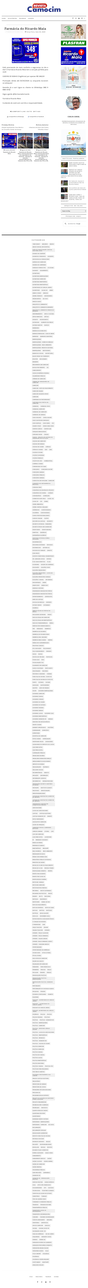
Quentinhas (36, 1116)
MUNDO (35, 896)
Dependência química (39, 535)
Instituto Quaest (46, 787)
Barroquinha (37, 339)
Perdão (42, 972)
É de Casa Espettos (39, 561)
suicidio (51, 1187)
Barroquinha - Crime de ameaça (43, 342)
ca (47, 367)
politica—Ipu (49, 1066)
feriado (48, 651)
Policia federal (37, 1017)
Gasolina (35, 685)
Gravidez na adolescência (41, 721)
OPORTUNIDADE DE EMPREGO (41, 950)
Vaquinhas (36, 1236)
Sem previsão (37, 1172)
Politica (47, 1017)
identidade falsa (38, 741)
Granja (50, 719)
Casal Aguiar (47, 417)
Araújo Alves (37, 301)
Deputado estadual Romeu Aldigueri (41, 539)
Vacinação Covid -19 (39, 1231)
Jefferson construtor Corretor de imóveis (43, 800)
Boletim (35, 359)
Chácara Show (37, 434)
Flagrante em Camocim (40, 665)
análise (45, 293)
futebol (41, 682)
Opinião (47, 930)
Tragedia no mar (45, 1204)
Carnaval (35, 406)
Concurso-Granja (38, 477)
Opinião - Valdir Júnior (40, 938)
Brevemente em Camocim (40, 364)
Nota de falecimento (39, 904)
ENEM (44, 582)
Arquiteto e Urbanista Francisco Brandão (43, 310)
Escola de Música (38, 602)
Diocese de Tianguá (39, 550)
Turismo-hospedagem (47, 1217)
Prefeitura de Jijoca (39, 1087)
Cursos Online (37, 518)
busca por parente (39, 367)
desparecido (37, 547)
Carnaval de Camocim (39, 411)
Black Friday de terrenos (41, 356)
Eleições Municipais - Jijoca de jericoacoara (43, 573)
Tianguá (44, 1196)
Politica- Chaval (38, 1066)
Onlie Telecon (37, 927)
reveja (43, 1147)
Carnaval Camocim (39, 409)
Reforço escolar (38, 1138)
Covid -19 (51, 498)
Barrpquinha (37, 350)
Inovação (36, 787)
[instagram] (82, 18)
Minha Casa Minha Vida (40, 856)
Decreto (50, 521)
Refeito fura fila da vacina (41, 1136)
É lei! (48, 561)
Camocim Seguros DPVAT (40, 394)
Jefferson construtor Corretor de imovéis (43, 797)
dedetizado (36, 529)
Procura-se (36, 1092)
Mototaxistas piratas (40, 887)
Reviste (49, 1147)
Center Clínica (37, 428)
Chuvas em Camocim (39, 441)
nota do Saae (49, 907)
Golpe (34, 690)
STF (45, 1187)
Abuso (52, 244)
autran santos (37, 325)
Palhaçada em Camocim (40, 964)
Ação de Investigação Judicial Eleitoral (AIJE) (42, 250)
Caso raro (46, 423)
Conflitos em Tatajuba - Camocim (43, 480)
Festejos (49, 657)
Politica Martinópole (39, 1060)
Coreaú (50, 493)
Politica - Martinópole (40, 1035)
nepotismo (36, 902)
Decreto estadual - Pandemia (42, 524)
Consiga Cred (37, 487)
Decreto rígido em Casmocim (42, 526)
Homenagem (36, 730)
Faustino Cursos (38, 645)
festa (34, 654)
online (46, 927)
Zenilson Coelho (38, 1265)
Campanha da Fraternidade (41, 399)
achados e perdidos (39, 256)
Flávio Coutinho (38, 668)
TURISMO (35, 1217)
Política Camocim (38, 1049)
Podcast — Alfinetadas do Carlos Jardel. (41, 1004)
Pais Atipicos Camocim (40, 958)
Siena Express (49, 1182)
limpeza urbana (37, 831)
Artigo (46, 316)
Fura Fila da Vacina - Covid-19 (42, 676)
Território (36, 1196)
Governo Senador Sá (39, 719)
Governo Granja (38, 710)
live (52, 831)
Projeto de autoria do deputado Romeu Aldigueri (43, 1099)
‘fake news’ (36, 244)
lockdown (48, 837)
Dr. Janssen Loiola (39, 559)
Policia (43, 1014)
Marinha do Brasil (38, 845)
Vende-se (42, 1239)
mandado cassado (42, 839)
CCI (53, 423)
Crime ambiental (38, 504)
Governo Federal (38, 707)
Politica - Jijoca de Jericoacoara (43, 1032)
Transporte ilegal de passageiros (39, 1211)
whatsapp (45, 1262)
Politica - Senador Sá (39, 1040)
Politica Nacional (38, 1063)
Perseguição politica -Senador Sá (43, 982)
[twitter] (76, 18)
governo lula (49, 713)
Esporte (48, 602)
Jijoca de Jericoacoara (40, 810)
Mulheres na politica (39, 893)
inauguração (37, 767)
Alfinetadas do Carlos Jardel (42, 287)
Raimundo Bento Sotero (40, 1119)
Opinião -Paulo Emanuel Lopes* (42, 941)
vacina (35, 1228)
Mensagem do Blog (39, 854)
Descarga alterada (39, 544)
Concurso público (39, 475)
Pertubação (36, 985)
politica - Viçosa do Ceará (41, 1043)
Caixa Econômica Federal (41, 373)
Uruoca (47, 1225)
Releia (48, 1141)
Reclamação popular (39, 1130)
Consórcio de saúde (39, 493)
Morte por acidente (39, 873)
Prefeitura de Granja (39, 1084)
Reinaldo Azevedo (38, 1141)
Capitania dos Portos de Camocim (40, 403)
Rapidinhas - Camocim (39, 1124)
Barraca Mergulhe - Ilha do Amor (43, 333)
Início (31, 1276)
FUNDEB (49, 673)
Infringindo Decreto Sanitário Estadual (43, 784)
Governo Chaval (38, 696)
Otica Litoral (46, 952)
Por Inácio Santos (39, 1071)
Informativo (37, 781)
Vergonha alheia (38, 1250)
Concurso (36, 469)
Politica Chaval (38, 1052)
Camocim (35, 385)
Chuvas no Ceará (38, 446)
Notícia (42, 910)
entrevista (48, 596)
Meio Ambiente (47, 851)
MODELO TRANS (49, 868)
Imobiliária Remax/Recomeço (42, 758)
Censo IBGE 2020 (48, 426)
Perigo (49, 972)
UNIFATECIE (44, 1222)
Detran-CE (46, 547)
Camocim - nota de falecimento (43, 388)
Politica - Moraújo (39, 1038)
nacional (47, 896)
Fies (43, 659)
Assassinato (44, 319)
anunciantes (37, 298)
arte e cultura (49, 313)
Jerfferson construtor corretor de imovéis (40, 804)
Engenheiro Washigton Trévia (42, 591)
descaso (50, 544)
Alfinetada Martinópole (40, 284)
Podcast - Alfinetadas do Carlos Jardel (43, 1000)
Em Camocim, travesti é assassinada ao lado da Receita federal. (76, 182)
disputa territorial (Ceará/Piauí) (43, 556)
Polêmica (35, 1014)
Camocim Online (38, 391)
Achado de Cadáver (39, 253)
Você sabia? (36, 1262)
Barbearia (36, 328)
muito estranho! (46, 890)
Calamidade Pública (39, 376)
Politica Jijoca (37, 1057)
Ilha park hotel (37, 747)
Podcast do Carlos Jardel (41, 1007)
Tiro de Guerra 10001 (39, 1199)
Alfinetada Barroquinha (40, 276)
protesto (44, 1107)
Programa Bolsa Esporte (41, 1095)
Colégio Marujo (38, 458)
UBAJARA (49, 1219)
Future (48, 682)
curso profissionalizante (41, 515)
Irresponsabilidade (39, 793)
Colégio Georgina (38, 455)
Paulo (49, 969)
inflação (35, 775)
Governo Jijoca (38, 713)
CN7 (46, 449)
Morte (50, 870)
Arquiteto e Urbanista (40, 304)
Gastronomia (45, 685)
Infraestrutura (48, 781)
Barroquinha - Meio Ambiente (42, 345)
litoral (47, 831)
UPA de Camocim (38, 1225)
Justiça (35, 813)
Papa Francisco (45, 966)
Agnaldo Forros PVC (39, 267)
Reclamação (36, 1127)
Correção (46, 495)
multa (50, 893)
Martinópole (37, 848)
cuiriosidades (46, 509)
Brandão (35, 361)
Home (4, 18)
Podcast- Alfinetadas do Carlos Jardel (43, 1011)
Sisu (34, 1185)
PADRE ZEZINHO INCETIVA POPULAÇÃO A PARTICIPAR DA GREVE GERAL (77, 164)
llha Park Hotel (38, 837)
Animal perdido (37, 296)
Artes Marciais (37, 316)
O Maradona (36, 924)
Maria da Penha (37, 842)
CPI (41, 501)
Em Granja (49, 579)
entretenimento (38, 596)
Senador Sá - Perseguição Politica (41, 1179)
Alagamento (44, 270)
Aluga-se (44, 290)
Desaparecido (37, 542)
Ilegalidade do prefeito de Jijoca (43, 744)
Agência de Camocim (39, 262)
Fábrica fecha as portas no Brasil (41, 611)
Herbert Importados (39, 727)
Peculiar (35, 972)
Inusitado (36, 790)
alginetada (36, 290)
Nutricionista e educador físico (43, 918)
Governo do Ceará (39, 702)
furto (34, 682)
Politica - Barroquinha (40, 1022)
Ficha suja (36, 659)
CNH (50, 449)
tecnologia (36, 1190)
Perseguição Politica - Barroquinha (40, 979)
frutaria (45, 671)
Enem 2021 (45, 585)
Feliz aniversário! (38, 651)
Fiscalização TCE (38, 662)
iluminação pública (39, 752)
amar (51, 290)
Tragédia (35, 1204)
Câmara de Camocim (39, 378)
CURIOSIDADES (45, 512)
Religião (35, 1144)
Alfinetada (36, 273)
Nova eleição (44, 913)
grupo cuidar (37, 724)
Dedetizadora (46, 529)
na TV (41, 896)
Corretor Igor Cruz (39, 498)
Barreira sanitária (46, 336)
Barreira (35, 336)
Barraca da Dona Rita (39, 330)
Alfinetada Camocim (39, 279)
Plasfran (35, 997)
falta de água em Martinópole (42, 620)
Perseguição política (39, 975)
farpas (50, 640)
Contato (31, 18)
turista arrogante (39, 1219)
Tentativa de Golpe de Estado (42, 1193)
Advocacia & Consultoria (41, 259)
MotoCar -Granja (38, 882)
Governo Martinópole (40, 716)
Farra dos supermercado (41, 642)
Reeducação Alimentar (40, 1133)
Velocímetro (12, 18)
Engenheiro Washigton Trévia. (42, 593)
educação (36, 567)
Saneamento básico (39, 1158)
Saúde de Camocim (39, 1164)
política (35, 1020)
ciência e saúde (38, 449)
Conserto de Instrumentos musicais (41, 484)
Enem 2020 (36, 585)
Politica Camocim (38, 1046)
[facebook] (73, 18)
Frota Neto (48, 668)
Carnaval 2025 (45, 406)
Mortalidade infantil (39, 870)
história (50, 727)
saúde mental (37, 1167)
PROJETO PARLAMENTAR (39, 1102)
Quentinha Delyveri (39, 1113)
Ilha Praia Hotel (38, 750)
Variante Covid (46, 1236)
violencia (46, 1253)
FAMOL (51, 623)
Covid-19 (35, 501)
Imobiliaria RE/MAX (39, 755)
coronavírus (37, 495)
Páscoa (43, 969)
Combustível (48, 460)
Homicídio (45, 730)
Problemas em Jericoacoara (42, 1089)
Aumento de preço (47, 322)
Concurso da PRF (46, 469)
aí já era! (51, 267)
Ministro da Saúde (39, 862)
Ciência (48, 446)
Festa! (40, 654)
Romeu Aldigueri (38, 1152)
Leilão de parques (38, 824)
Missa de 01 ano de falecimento (43, 865)
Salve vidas (49, 1152)
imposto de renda (38, 764)
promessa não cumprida (40, 1104)
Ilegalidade (49, 741)
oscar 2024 (36, 952)
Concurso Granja (38, 472)
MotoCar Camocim (38, 885)
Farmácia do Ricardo (39, 631)
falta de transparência (40, 623)
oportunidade (37, 947)
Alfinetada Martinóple (40, 281)
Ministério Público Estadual (42, 859)
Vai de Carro (50, 1234)
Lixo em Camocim (38, 834)
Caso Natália (37, 423)
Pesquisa (35, 991)
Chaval (46, 434)
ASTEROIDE (36, 322)
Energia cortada (38, 588)
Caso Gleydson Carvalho (41, 420)
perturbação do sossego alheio (43, 988)
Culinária (36, 512)
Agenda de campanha (39, 264)
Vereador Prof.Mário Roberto (42, 1245)
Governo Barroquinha (45, 690)
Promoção (36, 1107)
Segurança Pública (39, 1169)
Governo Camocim (38, 693)
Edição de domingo (47, 564)
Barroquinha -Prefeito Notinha (43, 347)
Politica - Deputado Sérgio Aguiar (41, 1029)
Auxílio (46, 325)
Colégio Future (38, 452)
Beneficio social (38, 353)
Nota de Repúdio (38, 907)
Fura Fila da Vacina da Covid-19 (43, 679)
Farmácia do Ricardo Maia (15, 32)
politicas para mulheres (40, 1069)
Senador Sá (36, 1175)
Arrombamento (37, 313)
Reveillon (36, 1147)
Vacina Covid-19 (44, 1228)
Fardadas (40, 628)
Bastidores (46, 350)
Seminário (46, 1172)
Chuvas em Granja (38, 444)
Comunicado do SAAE (39, 466)
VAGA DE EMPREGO (38, 1234)
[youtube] (79, 18)
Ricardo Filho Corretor (40, 1150)
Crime (46, 501)
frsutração (36, 671)
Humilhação (46, 738)
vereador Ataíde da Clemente (42, 1242)
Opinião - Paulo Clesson (40, 933)
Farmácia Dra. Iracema (40, 637)
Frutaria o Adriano (39, 673)
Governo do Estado (39, 704)
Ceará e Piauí (37, 426)
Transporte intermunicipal (41, 1214)
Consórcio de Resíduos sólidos (43, 490)
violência (36, 1256)
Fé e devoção (37, 648)
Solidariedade (37, 1187)
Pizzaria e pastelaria (39, 994)
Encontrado (37, 582)
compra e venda (38, 463)
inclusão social (38, 769)
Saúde (49, 1158)
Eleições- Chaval (38, 579)
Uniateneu (36, 1222)
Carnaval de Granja (39, 414)
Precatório (36, 1081)
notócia (35, 913)
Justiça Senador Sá (39, 816)
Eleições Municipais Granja (41, 576)
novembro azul (45, 916)
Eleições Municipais (39, 570)
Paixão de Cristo (38, 961)
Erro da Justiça (38, 599)
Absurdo (45, 244)
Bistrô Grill (49, 353)
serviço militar (38, 1182)
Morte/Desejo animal (39, 879)
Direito (49, 550)
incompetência (37, 772)
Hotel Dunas (37, 738)
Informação (44, 775)
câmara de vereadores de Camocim (41, 382)
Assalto (35, 319)
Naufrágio (43, 899)
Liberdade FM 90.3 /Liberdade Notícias (42, 828)
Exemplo (35, 608)
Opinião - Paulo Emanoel (40, 935)
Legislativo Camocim (39, 821)
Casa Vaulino (37, 417)
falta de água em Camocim (41, 617)
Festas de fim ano (38, 657)
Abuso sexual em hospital (41, 247)
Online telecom (38, 930)
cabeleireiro (37, 370)
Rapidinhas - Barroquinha (41, 1121)
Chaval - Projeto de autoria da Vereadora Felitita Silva (43, 438)
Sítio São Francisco (44, 1185)
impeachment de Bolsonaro (41, 761)
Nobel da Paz (46, 902)
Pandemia (35, 966)
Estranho (47, 605)
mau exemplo (37, 851)
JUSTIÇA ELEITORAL (45, 813)
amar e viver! (37, 293)
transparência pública (40, 1207)
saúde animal (48, 1161)
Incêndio (46, 767)
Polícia (49, 1014)
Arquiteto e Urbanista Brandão (43, 307)
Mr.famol (35, 890)
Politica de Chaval (38, 1054)
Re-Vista (51, 1124)
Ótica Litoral (37, 955)
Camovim (35, 396)
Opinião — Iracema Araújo (41, 944)
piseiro (43, 991)
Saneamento (37, 1155)
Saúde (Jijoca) (37, 1161)
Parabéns (36, 969)
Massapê (45, 848)
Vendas (35, 1239)
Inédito (46, 772)
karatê (49, 816)
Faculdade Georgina (39, 614)
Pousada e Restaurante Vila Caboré (42, 1075)
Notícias (49, 910)
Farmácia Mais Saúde (39, 640)
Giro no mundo (44, 688)
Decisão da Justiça (39, 521)
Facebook (22, 18)
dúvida (49, 559)
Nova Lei (35, 916)
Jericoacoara (37, 807)
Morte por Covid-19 (39, 876)
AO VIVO (45, 298)
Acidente (50, 256)
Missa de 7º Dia (37, 868)
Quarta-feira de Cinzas (40, 1110)
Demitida (35, 532)
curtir (46, 518)
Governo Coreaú (38, 699)
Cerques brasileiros (39, 431)
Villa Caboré (37, 1253)
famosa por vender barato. (41, 625)
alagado (35, 270)
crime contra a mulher (40, 507)
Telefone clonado (48, 1190)
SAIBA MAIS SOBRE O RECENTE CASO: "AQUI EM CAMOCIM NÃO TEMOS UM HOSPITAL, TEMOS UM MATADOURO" (72, 198)
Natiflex (35, 899)
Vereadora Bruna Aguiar (40, 1248)
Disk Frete (36, 553)
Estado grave (37, 605)
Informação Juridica (39, 778)
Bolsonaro (43, 359)
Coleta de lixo (37, 460)
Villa (46, 1250)
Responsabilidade (45, 1144)
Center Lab (47, 428)
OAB (44, 924)
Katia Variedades (38, 819)
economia (36, 564)
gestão (35, 688)
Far (34, 628)
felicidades (47, 648)
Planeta (50, 994)
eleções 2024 (45, 567)
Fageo (49, 614)
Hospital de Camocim (39, 736)
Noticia (35, 910)
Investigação (45, 790)
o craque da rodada (39, 921)
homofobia (36, 733)
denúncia (43, 532)
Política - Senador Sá (47, 1020)
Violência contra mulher (41, 1259)
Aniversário (48, 296)
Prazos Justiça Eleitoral (41, 1078)
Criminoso (36, 509)
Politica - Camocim (39, 1025)
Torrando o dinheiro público (42, 1201)
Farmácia (48, 628)
